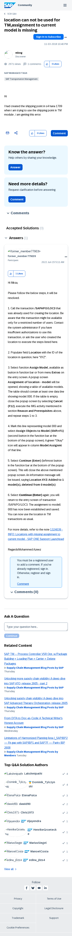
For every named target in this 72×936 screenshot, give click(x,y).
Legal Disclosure (54, 908)
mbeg (18, 52)
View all (9, 869)
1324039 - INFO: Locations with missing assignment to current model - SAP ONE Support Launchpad (36, 534)
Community (25, 5)
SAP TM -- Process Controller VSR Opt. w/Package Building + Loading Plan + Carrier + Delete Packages (35, 659)
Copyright (17, 908)
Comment (59, 133)
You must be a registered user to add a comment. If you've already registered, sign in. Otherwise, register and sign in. (35, 569)
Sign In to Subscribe (48, 36)
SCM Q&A (11, 14)
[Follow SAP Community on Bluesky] (32, 888)
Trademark (18, 918)
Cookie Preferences (18, 927)
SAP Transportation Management (22, 79)
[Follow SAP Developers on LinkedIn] (45, 888)
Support (54, 918)
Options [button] (65, 37)
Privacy (18, 898)
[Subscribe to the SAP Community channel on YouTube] (39, 888)
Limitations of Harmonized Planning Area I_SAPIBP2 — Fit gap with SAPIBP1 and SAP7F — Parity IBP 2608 (36, 742)
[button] (47, 64)
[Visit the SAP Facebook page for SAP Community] (26, 888)
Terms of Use (54, 898)
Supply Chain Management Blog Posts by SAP (35, 667)
